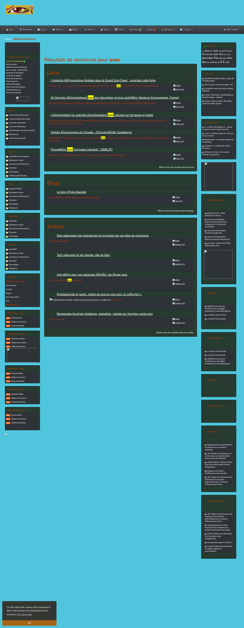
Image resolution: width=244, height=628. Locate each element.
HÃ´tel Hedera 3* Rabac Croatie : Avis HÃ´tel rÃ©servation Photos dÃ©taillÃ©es (219, 464)
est (220, 51)
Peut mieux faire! (12, 297)
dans (207, 50)
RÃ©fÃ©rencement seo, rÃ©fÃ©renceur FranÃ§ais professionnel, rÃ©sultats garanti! (217, 308)
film (221, 54)
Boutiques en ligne (16, 160)
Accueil (8, 38)
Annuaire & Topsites (13, 92)
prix (203, 51)
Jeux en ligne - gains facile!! (16, 70)
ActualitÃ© (13, 221)
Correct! (9, 289)
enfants (213, 62)
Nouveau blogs (17, 373)
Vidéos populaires (18, 346)
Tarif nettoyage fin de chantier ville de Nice (83, 255)
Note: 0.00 (178, 201)
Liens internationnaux (17, 126)
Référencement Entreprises (16, 67)
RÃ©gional (13, 208)
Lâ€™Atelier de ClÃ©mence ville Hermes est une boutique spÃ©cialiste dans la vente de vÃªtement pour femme (218, 480)
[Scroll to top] (225, 624)
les (204, 62)
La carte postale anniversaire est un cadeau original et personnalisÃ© (218, 548)
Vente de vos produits (17, 138)
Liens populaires (17, 325)
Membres (168, 29)
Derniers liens (16, 317)
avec (216, 50)
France (229, 50)
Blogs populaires (17, 381)
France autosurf (12, 81)
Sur (227, 62)
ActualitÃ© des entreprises (19, 156)
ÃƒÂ (216, 54)
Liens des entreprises (17, 122)
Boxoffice (209, 54)
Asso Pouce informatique (15, 87)
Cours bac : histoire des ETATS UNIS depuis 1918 (218, 244)
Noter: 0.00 (180, 89)
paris (207, 62)
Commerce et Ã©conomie (19, 115)
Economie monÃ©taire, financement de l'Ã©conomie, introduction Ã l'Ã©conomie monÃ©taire (216, 223)
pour (205, 58)
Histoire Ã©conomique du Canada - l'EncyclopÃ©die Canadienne (91, 132)
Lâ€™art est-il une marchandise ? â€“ (218, 84)
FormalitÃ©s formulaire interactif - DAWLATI (82, 149)
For (204, 54)
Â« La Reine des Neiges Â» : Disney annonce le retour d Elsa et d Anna (217, 128)
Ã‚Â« (211, 51)
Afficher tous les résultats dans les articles (175, 332)
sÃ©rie (225, 54)
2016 (228, 54)
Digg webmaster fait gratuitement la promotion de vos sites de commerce (103, 235)
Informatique (14, 171)
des (210, 58)
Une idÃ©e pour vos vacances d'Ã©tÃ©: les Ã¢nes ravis (92, 274)
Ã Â (222, 62)
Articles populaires (18, 402)
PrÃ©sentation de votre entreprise (22, 130)
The (215, 58)
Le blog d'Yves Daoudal (71, 192)
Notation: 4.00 (180, 244)
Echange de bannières (15, 72)
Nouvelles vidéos (18, 338)
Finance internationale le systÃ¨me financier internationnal (217, 237)
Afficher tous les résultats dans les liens (176, 167)
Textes (149, 29)
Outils (120, 29)
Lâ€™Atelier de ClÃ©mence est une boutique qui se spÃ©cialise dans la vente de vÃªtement (218, 455)
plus (224, 58)
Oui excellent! (11, 285)
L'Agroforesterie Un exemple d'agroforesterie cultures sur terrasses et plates (102, 115)
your (224, 50)
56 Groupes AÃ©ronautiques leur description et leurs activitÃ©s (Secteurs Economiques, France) (115, 97)
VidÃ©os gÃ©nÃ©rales (18, 175)
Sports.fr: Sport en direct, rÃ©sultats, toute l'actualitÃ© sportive (217, 102)
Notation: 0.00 (180, 264)
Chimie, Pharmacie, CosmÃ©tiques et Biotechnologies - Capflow (217, 96)
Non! (8, 300)
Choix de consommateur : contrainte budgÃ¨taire (216, 231)
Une (229, 58)
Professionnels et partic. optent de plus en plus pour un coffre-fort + (99, 294)
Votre (220, 58)
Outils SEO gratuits (13, 84)
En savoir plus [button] (25, 614)
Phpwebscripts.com (13, 89)
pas (218, 62)
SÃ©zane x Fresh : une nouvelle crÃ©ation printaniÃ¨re (215, 153)
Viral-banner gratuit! (13, 75)
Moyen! (9, 293)
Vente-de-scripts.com (14, 78)
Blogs (75, 29)
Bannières (133, 29)
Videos (90, 29)
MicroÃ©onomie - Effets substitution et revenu (215, 214)
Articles (59, 29)
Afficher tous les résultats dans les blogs (176, 210)
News (106, 29)
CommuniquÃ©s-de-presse (19, 119)
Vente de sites (11, 64)
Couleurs (187, 29)
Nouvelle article (17, 394)
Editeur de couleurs (18, 321)
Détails (178, 85)
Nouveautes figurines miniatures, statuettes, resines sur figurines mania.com (105, 314)
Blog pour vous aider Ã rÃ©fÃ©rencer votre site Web (216, 472)
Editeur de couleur (18, 377)
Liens (43, 29)
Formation (13, 168)
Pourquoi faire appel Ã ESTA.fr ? (219, 542)
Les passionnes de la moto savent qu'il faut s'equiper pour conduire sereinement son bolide (217, 527)
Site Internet (13, 134)
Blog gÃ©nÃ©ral (15, 188)
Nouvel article (16, 415)
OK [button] (29, 623)
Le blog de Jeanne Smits (216, 315)
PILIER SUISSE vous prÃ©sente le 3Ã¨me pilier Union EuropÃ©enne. (218, 536)
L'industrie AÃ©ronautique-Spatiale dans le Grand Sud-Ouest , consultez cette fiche (103, 80)
